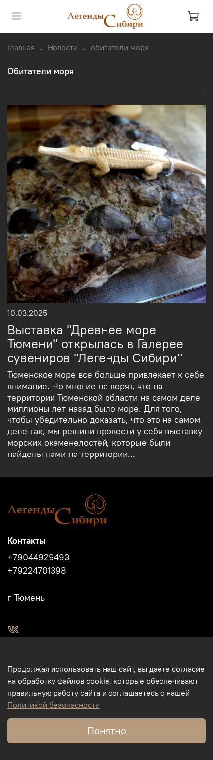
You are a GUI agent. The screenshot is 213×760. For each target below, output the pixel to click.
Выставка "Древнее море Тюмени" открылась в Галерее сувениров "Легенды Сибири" (95, 344)
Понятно (106, 730)
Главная (21, 47)
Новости (63, 47)
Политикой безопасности (53, 704)
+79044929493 (38, 557)
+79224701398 (36, 570)
